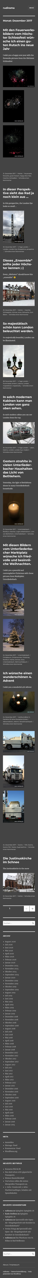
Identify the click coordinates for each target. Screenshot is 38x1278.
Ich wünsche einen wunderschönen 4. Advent (17, 676)
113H (25, 845)
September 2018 (12, 1026)
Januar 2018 (10, 1050)
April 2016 (9, 1113)
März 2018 (9, 1044)
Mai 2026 (9, 951)
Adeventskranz (8, 721)
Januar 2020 (10, 978)
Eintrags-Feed (11, 1145)
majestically (16, 386)
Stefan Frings (10, 1229)
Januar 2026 (10, 963)
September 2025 (12, 975)
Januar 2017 (10, 1086)
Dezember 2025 (11, 966)
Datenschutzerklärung (18, 1272)
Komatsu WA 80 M (13, 1169)
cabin (32, 448)
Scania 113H (7, 847)
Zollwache (25, 312)
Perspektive (22, 249)
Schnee (14, 312)
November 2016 (11, 1092)
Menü (31, 8)
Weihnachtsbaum (21, 662)
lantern (14, 383)
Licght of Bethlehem (23, 531)
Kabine (5, 450)
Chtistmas (25, 657)
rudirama (9, 7)
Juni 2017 (9, 1071)
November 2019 (11, 984)
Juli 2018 (8, 1032)
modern (26, 450)
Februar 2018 (10, 1047)
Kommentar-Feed (12, 1148)
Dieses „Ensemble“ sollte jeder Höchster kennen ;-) (17, 264)
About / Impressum (11, 1265)
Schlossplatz (7, 312)
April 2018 (9, 1041)
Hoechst (6, 178)
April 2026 (9, 954)
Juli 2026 (9, 945)
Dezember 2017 (11, 1053)
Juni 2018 (9, 1035)
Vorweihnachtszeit (25, 721)
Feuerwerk (28, 173)
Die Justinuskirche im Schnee (17, 860)
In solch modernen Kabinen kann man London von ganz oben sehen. (17, 402)
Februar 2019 (10, 1011)
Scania (20, 845)
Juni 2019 (9, 999)
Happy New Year (25, 176)
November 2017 (11, 1056)
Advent (16, 721)
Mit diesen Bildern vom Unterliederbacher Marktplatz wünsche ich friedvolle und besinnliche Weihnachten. (18, 554)
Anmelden (9, 1142)
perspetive (30, 249)
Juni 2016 (9, 1107)
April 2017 (9, 1077)
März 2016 (9, 1116)
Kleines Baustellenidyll (14, 1178)
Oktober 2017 (10, 1059)
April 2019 (9, 1005)
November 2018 (11, 1020)
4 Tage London (23, 247)
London (5, 249)
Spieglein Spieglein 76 (25, 1211)
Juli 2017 (8, 1068)
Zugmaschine (21, 847)
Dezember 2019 (11, 981)
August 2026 (10, 942)
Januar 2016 (10, 1122)
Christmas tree (17, 657)
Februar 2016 (10, 1119)
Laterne (20, 383)
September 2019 (12, 990)
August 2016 (10, 1101)
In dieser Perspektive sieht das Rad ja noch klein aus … (18, 193)
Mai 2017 (8, 1074)
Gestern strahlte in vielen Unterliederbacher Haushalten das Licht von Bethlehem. (17, 468)
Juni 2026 (9, 948)
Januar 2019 (10, 1014)
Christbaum (7, 657)
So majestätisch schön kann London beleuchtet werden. (18, 327)
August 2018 (10, 1029)
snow (20, 312)
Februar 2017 (10, 1083)
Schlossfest (13, 178)
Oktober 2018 (10, 1023)
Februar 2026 (10, 960)
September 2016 (12, 1098)
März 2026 (9, 957)
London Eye (13, 249)
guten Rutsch (14, 176)
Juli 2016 (8, 1104)
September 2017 (11, 1062)
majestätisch (7, 386)
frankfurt (6, 531)
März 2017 (9, 1080)
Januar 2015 (10, 1125)
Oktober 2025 (11, 972)
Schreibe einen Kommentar (14, 251)
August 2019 (10, 993)
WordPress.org (11, 1151)
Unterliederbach (23, 529)
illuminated (7, 383)
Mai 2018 (9, 1038)
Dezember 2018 (11, 1017)
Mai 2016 (9, 1110)
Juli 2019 (8, 996)
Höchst (20, 173)
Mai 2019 (9, 1002)
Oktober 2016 (10, 1095)
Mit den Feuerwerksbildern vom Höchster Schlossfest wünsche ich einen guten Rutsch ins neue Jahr (19, 39)
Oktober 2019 (10, 987)
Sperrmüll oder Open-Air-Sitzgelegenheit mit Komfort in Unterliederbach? (20, 1223)
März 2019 (9, 1008)
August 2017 (10, 1065)
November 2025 (11, 969)
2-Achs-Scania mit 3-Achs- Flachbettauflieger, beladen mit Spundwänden (18, 1190)
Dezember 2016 (11, 1089)
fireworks (6, 176)
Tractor (14, 847)
